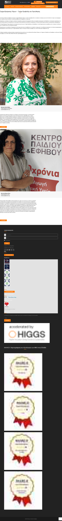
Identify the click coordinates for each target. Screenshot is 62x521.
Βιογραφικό (3, 220)
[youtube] (9, 250)
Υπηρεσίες (12, 6)
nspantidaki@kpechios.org (21, 33)
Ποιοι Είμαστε (7, 6)
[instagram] (13, 250)
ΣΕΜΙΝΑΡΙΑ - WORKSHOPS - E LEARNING (37, 2)
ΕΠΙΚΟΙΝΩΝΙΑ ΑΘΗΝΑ (9, 291)
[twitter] (7, 250)
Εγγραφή (7, 320)
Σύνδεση (7, 243)
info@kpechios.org (24, 2)
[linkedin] (11, 250)
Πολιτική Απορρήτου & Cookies (9, 309)
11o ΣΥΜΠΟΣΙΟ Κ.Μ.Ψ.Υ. (52, 2)
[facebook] (5, 250)
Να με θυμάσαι (7, 240)
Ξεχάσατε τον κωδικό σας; (9, 247)
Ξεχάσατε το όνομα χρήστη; (9, 245)
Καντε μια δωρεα (50, 6)
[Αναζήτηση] (56, 6)
